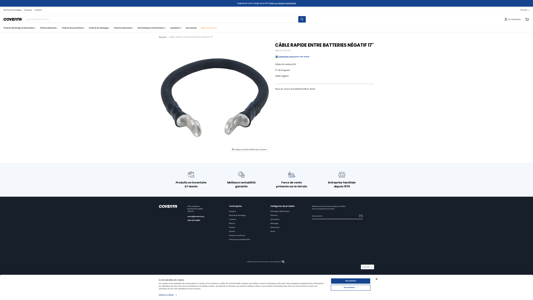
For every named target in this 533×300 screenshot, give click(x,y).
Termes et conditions (237, 235)
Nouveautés (191, 28)
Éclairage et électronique (279, 211)
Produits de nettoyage (99, 28)
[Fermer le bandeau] (377, 279)
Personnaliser (349, 287)
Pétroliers (274, 215)
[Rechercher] (302, 19)
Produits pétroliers (48, 28)
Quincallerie (274, 219)
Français (523, 10)
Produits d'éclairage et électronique (19, 28)
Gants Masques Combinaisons (151, 28)
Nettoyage (274, 223)
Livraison (232, 219)
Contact (38, 10)
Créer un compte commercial (282, 3)
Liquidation (175, 28)
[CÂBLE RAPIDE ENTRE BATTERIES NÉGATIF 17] (164, 47)
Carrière (232, 231)
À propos (28, 10)
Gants (272, 231)
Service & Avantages (12, 10)
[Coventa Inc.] (170, 206)
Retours (232, 223)
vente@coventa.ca (196, 216)
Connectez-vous (286, 56)
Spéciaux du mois (209, 28)
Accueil (162, 37)
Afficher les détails (166, 295)
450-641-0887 (194, 220)
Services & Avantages (237, 215)
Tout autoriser (350, 281)
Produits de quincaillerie (73, 28)
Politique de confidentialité (239, 239)
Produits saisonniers (123, 28)
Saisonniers (274, 227)
